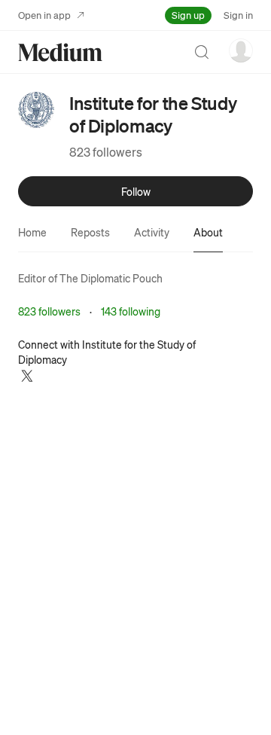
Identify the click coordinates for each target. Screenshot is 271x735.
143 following (130, 311)
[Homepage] (60, 52)
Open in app (44, 14)
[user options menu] (241, 50)
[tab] (32, 231)
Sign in (238, 14)
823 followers (105, 152)
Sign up (188, 14)
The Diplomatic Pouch (111, 278)
